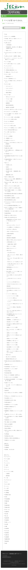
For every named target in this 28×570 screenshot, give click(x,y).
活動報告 (7, 447)
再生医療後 (7, 498)
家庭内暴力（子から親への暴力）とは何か (13, 211)
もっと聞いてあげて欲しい (10, 132)
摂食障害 (7, 520)
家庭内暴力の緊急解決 (11, 237)
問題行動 (7, 501)
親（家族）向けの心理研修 (10, 422)
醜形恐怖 (7, 541)
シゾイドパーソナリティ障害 (12, 295)
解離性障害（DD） (10, 174)
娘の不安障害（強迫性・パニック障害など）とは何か (13, 191)
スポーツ (7, 467)
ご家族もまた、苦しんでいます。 (12, 72)
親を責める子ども (8, 426)
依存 (6, 496)
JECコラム (6, 455)
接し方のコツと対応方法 (11, 356)
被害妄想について (8, 419)
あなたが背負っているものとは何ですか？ (14, 275)
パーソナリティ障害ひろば (11, 293)
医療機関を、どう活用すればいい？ (14, 319)
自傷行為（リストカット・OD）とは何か (13, 414)
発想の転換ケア (8, 402)
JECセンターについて (10, 96)
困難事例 (8, 103)
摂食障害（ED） (9, 169)
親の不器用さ (9, 269)
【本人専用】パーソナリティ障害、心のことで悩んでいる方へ (14, 272)
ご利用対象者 (8, 44)
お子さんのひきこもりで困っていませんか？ (13, 53)
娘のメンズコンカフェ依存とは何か (12, 185)
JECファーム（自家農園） (10, 36)
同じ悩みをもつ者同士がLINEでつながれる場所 (14, 324)
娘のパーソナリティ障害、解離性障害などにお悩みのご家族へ (13, 179)
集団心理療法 (8, 92)
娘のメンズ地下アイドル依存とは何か (12, 188)
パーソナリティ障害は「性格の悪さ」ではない (14, 308)
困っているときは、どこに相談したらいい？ (14, 330)
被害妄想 (8, 475)
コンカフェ (7, 463)
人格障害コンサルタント (10, 140)
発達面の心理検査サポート (10, 406)
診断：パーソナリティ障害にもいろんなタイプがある (14, 352)
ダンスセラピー (9, 90)
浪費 (6, 526)
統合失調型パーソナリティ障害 (13, 347)
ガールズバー (8, 456)
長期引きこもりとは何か (10, 440)
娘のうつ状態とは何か (9, 176)
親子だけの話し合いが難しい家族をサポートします (13, 431)
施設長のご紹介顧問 (10, 107)
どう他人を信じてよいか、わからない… (14, 279)
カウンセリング (9, 86)
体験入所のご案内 (8, 148)
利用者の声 (9, 235)
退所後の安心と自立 (9, 436)
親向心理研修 (8, 428)
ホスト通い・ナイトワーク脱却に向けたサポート (14, 385)
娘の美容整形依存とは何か (10, 199)
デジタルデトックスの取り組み (11, 111)
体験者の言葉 (8, 494)
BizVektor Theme (16, 563)
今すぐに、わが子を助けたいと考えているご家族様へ (13, 143)
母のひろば (9, 250)
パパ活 (6, 477)
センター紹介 (8, 94)
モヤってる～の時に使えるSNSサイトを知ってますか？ (14, 311)
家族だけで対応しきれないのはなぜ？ (14, 239)
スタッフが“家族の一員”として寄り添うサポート (13, 81)
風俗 (6, 543)
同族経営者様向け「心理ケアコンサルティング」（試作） (13, 160)
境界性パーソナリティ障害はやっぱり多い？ (14, 336)
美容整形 (7, 532)
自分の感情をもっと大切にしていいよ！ (14, 291)
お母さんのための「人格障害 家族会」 (13, 56)
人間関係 (7, 492)
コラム (6, 460)
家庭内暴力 (7, 505)
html (6, 34)
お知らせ (6, 443)
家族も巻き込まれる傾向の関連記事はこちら (13, 362)
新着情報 (7, 445)
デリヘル (7, 469)
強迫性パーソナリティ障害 (12, 342)
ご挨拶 (6, 465)
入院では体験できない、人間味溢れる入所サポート (13, 151)
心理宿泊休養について (11, 242)
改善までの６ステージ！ (12, 248)
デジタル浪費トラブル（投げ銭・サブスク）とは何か (13, 114)
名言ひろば (8, 354)
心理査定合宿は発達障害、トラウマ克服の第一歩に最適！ (13, 380)
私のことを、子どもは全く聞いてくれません (15, 259)
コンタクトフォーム (9, 68)
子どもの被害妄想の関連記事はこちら (12, 205)
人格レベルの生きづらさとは (12, 231)
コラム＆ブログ (8, 65)
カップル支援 (8, 61)
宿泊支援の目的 (8, 372)
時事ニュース (8, 522)
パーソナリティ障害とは (12, 298)
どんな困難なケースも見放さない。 (14, 227)
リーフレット (8, 134)
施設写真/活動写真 (9, 105)
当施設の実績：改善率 (11, 244)
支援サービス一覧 (8, 382)
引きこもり (7, 509)
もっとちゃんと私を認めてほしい (13, 281)
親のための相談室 (8, 424)
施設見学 (7, 390)
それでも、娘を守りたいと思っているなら (13, 109)
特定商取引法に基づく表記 (10, 400)
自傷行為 (7, 534)
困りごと (7, 162)
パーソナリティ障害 (9, 471)
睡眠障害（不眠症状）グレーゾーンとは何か (13, 411)
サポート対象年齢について (10, 78)
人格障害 (8, 473)
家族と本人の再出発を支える (11, 217)
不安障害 (7, 490)
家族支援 (8, 286)
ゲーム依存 (7, 458)
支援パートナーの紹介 (11, 246)
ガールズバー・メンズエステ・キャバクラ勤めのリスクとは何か (13, 59)
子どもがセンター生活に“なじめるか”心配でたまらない (13, 202)
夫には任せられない (11, 252)
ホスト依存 (7, 484)
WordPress (10, 563)
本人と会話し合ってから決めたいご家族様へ (13, 393)
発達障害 (7, 528)
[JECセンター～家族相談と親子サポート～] (14, 8)
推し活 (6, 515)
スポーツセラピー (9, 88)
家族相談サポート (9, 76)
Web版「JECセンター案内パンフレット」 (13, 38)
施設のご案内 (8, 388)
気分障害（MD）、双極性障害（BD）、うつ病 (14, 172)
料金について (8, 50)
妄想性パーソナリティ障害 (12, 338)
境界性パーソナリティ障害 (12, 332)
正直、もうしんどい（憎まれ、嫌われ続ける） (15, 255)
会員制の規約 (8, 146)
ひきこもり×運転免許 (9, 121)
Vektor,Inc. (23, 563)
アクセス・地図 (9, 98)
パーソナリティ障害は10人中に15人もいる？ (14, 301)
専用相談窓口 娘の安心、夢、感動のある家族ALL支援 (14, 48)
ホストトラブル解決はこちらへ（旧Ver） (13, 127)
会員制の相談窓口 (10, 233)
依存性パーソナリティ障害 (12, 317)
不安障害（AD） (9, 164)
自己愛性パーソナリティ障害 (12, 349)
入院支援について (8, 153)
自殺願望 (7, 536)
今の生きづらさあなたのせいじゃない (14, 284)
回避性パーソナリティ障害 (12, 327)
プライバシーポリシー (9, 123)
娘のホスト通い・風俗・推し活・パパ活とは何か (13, 183)
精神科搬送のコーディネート (12, 267)
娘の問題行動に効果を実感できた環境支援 (13, 193)
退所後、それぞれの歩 (9, 449)
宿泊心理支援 (8, 370)
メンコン (7, 486)
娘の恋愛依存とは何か (9, 195)
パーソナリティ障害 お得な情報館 (12, 117)
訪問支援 (7, 434)
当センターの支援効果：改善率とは (12, 375)
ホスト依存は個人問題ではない (11, 129)
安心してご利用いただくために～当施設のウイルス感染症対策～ (13, 208)
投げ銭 (6, 513)
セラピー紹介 (8, 84)
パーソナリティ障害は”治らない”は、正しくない (15, 304)
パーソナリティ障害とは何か (11, 119)
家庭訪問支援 (8, 213)
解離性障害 (7, 539)
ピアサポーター (8, 479)
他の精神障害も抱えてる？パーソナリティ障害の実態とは (14, 315)
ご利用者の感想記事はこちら (11, 70)
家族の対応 (7, 507)
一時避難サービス (8, 138)
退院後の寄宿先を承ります (11, 358)
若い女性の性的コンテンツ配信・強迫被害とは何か (13, 417)
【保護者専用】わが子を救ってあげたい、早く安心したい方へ (13, 220)
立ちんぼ (7, 530)
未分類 (6, 524)
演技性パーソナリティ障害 (12, 344)
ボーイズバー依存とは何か (10, 125)
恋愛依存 (7, 511)
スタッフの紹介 (9, 101)
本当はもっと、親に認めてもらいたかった (13, 396)
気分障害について (8, 398)
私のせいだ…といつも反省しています (15, 261)
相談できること (8, 408)
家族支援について (8, 364)
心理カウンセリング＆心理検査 (11, 377)
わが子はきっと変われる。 (12, 229)
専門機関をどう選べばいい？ (12, 340)
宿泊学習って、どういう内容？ (11, 368)
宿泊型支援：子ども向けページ (11, 366)
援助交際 (7, 517)
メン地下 (7, 488)
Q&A (8, 223)
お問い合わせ (8, 42)
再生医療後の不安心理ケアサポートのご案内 (13, 156)
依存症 (7, 167)
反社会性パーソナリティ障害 (12, 321)
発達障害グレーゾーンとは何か (11, 404)
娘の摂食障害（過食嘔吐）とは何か (12, 197)
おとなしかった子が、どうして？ (13, 225)
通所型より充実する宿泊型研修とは (12, 438)
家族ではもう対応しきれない (11, 215)
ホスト (6, 482)
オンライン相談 (8, 40)
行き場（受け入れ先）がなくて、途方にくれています (15, 264)
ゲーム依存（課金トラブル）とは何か (12, 63)
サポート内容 (8, 74)
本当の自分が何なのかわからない (13, 288)
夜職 (6, 503)
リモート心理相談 (8, 136)
